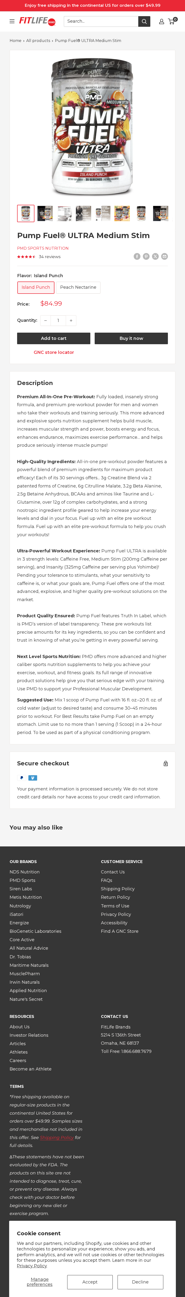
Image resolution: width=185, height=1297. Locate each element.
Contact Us (113, 872)
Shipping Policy (118, 889)
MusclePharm (25, 973)
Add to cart (53, 338)
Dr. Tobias (20, 957)
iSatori (16, 914)
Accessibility (114, 923)
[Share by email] (164, 256)
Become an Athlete (31, 1069)
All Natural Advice (29, 948)
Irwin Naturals (25, 982)
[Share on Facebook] (137, 256)
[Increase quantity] (71, 321)
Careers (18, 1060)
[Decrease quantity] (45, 321)
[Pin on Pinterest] (146, 256)
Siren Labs (21, 889)
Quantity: (27, 320)
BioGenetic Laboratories (35, 931)
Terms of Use (115, 906)
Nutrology (20, 906)
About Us (20, 1026)
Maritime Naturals (29, 965)
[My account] (161, 21)
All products (38, 40)
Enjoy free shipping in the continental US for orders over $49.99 (92, 5)
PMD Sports (22, 880)
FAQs (106, 880)
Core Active (22, 939)
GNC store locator (54, 352)
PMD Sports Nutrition (43, 248)
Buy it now (131, 338)
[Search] (144, 21)
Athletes (19, 1052)
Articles (18, 1043)
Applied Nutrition (28, 990)
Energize (19, 923)
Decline (140, 1282)
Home (15, 40)
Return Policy (115, 897)
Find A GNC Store (120, 931)
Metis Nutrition (26, 897)
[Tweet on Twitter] (155, 256)
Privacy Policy (32, 1266)
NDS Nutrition (25, 872)
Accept (90, 1282)
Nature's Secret (26, 999)
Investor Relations (29, 1035)
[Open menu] (12, 21)
